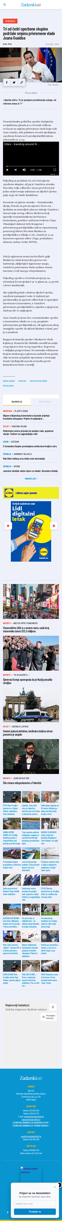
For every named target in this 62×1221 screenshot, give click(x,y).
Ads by (52, 174)
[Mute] (24, 170)
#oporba (22, 380)
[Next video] (15, 170)
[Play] (7, 170)
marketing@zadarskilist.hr (34, 1116)
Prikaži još (30, 478)
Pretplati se (35, 1211)
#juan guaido (9, 380)
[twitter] (14, 82)
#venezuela (8, 385)
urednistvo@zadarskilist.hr (31, 1136)
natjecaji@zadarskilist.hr (31, 1119)
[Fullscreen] (55, 170)
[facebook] (6, 82)
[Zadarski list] (31, 5)
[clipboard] (21, 82)
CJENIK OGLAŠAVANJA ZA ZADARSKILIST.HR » (31, 1122)
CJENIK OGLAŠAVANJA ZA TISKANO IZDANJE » (31, 1125)
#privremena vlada (38, 380)
